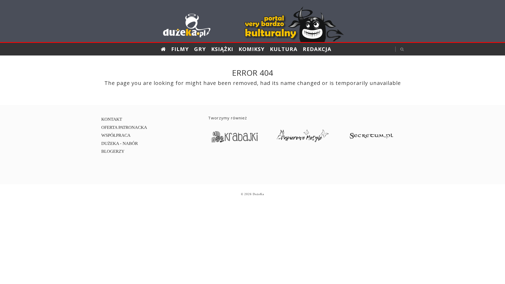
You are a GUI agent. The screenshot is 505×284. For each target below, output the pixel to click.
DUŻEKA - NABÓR (119, 143)
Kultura (283, 49)
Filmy (180, 49)
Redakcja (317, 49)
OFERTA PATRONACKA (124, 127)
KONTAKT (111, 119)
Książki (222, 49)
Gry (200, 49)
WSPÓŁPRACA (115, 135)
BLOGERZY (112, 151)
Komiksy (252, 49)
